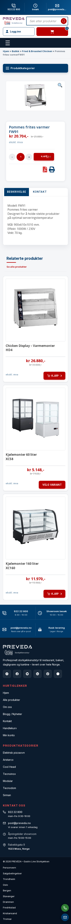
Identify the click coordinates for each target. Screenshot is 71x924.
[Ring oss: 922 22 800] (65, 908)
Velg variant (52, 484)
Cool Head (9, 766)
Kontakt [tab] (40, 191)
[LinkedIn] (37, 674)
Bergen (7, 890)
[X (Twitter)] (58, 674)
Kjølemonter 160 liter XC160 (22, 566)
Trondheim (9, 879)
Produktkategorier (23, 68)
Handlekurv (10, 728)
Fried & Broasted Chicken (37, 51)
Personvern (9, 867)
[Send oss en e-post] (65, 917)
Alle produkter (11, 699)
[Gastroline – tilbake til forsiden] (13, 21)
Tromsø (7, 918)
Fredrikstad (9, 907)
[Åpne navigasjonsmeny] (7, 43)
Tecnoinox (9, 773)
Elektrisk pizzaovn (14, 752)
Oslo (5, 884)
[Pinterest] (48, 674)
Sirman (7, 795)
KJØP (44, 156)
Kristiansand (10, 913)
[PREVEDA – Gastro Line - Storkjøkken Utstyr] (17, 650)
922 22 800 (13, 9)
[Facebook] (17, 674)
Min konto (9, 735)
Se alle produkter (17, 266)
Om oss (7, 706)
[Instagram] (7, 674)
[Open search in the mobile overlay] (47, 21)
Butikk (15, 51)
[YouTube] (27, 674)
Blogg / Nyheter (12, 714)
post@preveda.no (21, 627)
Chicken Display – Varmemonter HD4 (30, 348)
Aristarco (8, 759)
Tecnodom (9, 788)
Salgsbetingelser (12, 873)
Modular (8, 780)
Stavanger (9, 896)
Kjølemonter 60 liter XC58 (21, 456)
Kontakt (7, 721)
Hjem (6, 51)
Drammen (8, 901)
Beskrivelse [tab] (16, 191)
